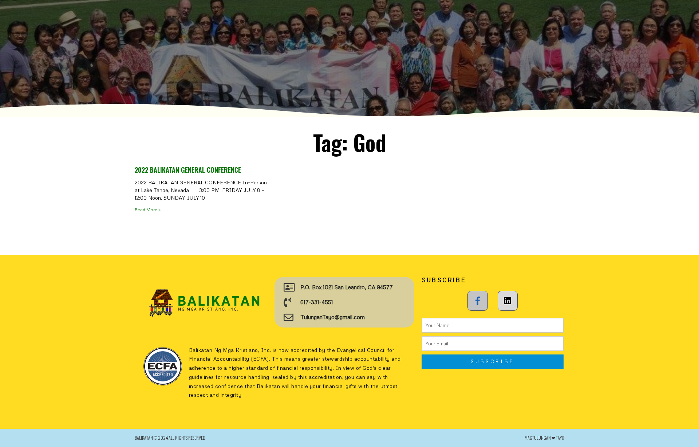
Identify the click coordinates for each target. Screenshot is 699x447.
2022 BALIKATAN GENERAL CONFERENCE (188, 170)
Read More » (148, 209)
